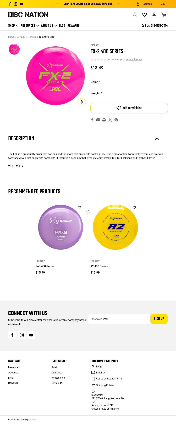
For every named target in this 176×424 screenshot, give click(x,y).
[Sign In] (154, 15)
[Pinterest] (116, 120)
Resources (28, 26)
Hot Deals (147, 4)
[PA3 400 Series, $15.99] (61, 227)
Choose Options (60, 244)
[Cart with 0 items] (164, 15)
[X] (110, 120)
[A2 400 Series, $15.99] (115, 227)
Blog (62, 26)
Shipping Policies (105, 385)
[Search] (135, 15)
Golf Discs (57, 372)
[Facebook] (10, 4)
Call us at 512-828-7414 (109, 378)
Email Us (101, 372)
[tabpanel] (14, 49)
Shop (11, 26)
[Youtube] (21, 4)
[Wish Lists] (144, 15)
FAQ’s (99, 366)
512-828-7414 (159, 25)
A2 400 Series (99, 266)
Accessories (58, 377)
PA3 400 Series (45, 266)
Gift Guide (57, 383)
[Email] (98, 120)
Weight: (96, 93)
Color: (95, 82)
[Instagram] (15, 4)
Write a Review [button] (134, 59)
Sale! (54, 367)
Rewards (74, 26)
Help (162, 4)
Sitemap (32, 419)
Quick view (71, 213)
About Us (47, 26)
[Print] (104, 120)
